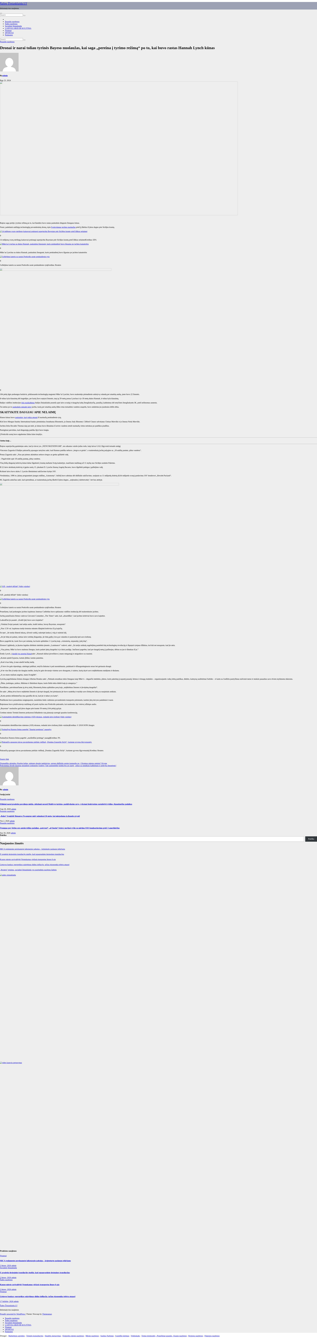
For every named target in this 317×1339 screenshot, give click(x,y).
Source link (4, 759)
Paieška (3, 835)
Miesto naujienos (92, 1336)
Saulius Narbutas (107, 1336)
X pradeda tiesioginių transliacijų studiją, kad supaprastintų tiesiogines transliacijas (32, 854)
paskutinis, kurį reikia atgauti (26, 417)
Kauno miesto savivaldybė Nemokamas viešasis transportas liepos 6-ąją (28, 859)
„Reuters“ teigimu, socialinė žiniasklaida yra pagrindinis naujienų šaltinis (28, 870)
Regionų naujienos (195, 1336)
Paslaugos (9, 35)
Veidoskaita (135, 1336)
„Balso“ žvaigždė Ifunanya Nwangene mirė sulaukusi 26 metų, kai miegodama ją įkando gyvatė (40, 816)
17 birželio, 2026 (7, 1301)
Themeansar (47, 1314)
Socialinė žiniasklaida (13, 26)
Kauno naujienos (180, 1336)
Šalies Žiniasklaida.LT (13, 3)
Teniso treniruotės (148, 1336)
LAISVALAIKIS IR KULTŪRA (18, 28)
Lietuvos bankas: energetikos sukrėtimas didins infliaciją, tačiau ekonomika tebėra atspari (34, 865)
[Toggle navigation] (1, 13)
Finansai (8, 30)
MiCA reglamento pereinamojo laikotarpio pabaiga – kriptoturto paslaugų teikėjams (32, 849)
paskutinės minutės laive (22, 407)
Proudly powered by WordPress (12, 1314)
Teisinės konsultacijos (34, 1336)
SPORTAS (9, 33)
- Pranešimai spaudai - (164, 1336)
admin (5, 76)
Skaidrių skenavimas (53, 1336)
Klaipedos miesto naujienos (73, 1336)
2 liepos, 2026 (6, 1265)
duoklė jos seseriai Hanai (22, 654)
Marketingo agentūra (16, 1336)
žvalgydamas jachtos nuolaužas (63, 227)
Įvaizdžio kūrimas (122, 1336)
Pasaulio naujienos (12, 22)
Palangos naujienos (212, 1336)
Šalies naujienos (11, 24)
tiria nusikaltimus (28, 403)
